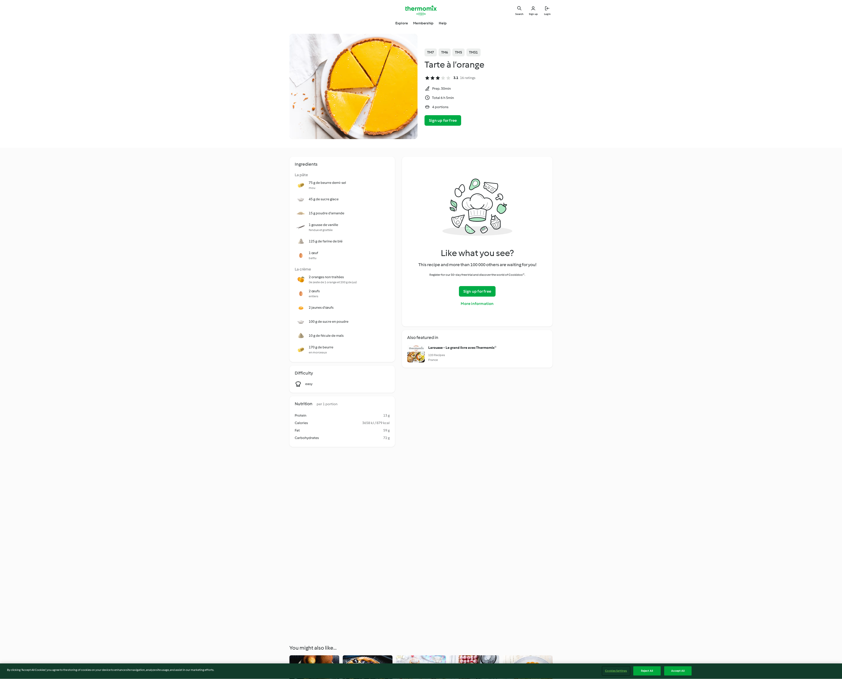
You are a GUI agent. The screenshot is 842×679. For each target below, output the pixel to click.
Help (443, 23)
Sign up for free (443, 120)
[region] (421, 671)
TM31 (473, 52)
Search (519, 14)
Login (547, 14)
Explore (401, 23)
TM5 (458, 52)
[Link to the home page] (421, 10)
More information (477, 303)
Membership (423, 23)
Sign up (533, 14)
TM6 (444, 52)
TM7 (430, 52)
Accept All (678, 670)
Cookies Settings (616, 670)
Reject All (647, 670)
